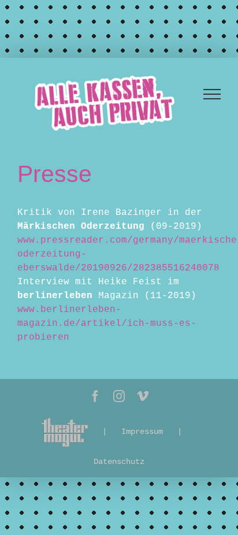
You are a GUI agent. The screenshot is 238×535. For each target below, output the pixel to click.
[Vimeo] (142, 396)
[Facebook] (95, 396)
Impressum (142, 431)
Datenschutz (119, 461)
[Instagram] (119, 396)
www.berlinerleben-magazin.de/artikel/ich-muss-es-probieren (106, 323)
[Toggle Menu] (212, 94)
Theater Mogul (65, 432)
